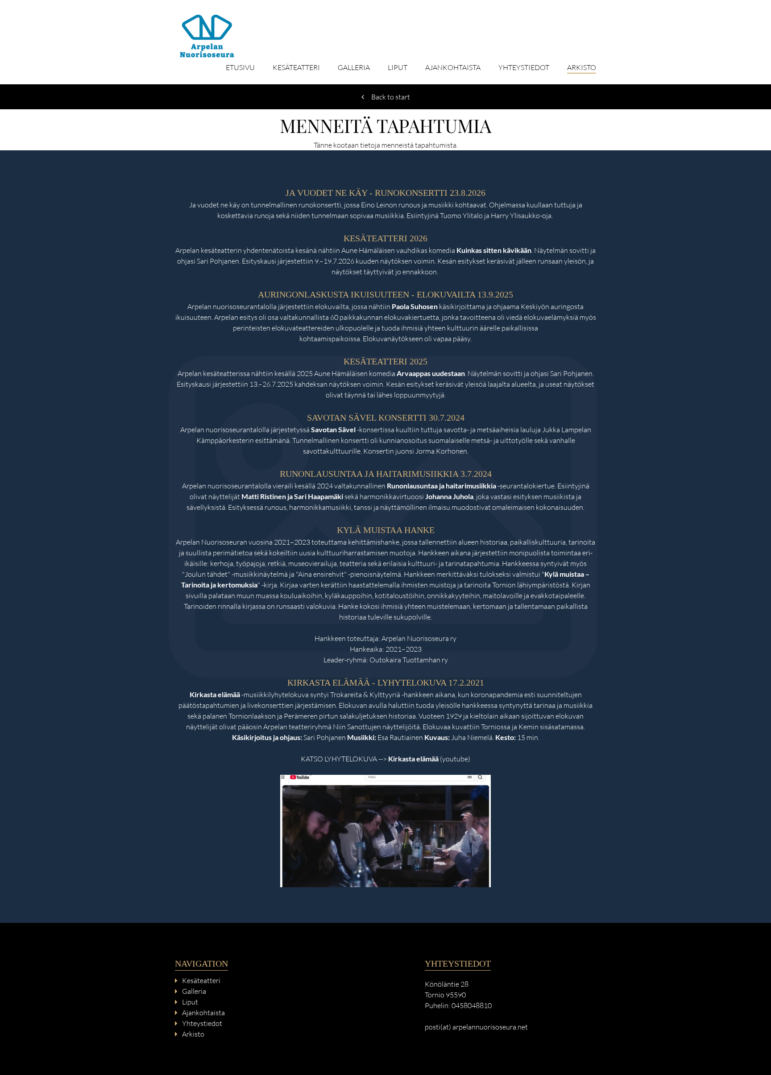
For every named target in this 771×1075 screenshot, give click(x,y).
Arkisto (581, 68)
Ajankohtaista (453, 68)
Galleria (354, 68)
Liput (397, 68)
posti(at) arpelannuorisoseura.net (476, 1026)
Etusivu (240, 68)
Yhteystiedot (202, 1023)
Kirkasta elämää (413, 758)
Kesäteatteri (296, 68)
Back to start (390, 96)
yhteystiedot (523, 68)
